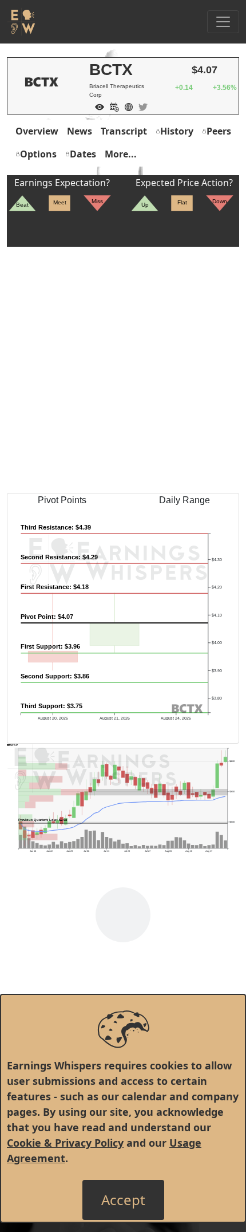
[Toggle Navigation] (223, 21)
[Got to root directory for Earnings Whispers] (21, 22)
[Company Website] (126, 106)
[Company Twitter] (140, 106)
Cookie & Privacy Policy (65, 1143)
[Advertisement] (123, 370)
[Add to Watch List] (96, 106)
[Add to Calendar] (111, 106)
